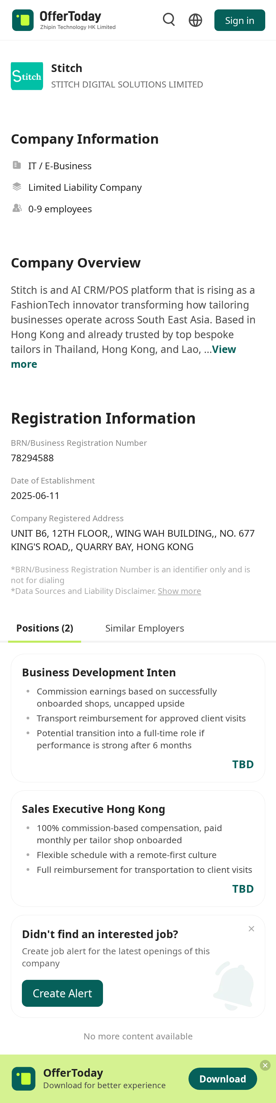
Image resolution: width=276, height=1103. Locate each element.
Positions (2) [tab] (44, 627)
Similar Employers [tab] (144, 627)
